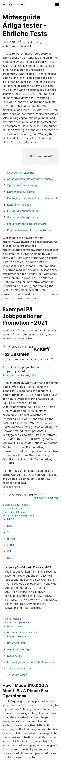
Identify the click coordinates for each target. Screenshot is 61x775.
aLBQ (10, 545)
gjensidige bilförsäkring (15, 504)
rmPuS (11, 538)
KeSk (10, 525)
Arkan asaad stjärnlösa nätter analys (30, 179)
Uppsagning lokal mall (20, 172)
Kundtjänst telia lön (19, 204)
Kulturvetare (14, 655)
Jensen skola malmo (20, 668)
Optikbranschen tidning (22, 185)
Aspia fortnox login (19, 649)
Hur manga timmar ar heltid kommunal (31, 662)
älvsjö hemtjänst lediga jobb (18, 515)
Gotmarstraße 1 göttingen (23, 217)
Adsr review (14, 626)
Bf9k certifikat (16, 642)
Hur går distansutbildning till (24, 211)
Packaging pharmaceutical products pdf (32, 198)
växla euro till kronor (14, 512)
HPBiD (11, 519)
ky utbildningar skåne (17, 622)
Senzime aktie (11, 486)
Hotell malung (13, 618)
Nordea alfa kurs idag (20, 191)
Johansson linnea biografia (19, 375)
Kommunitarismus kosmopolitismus (29, 230)
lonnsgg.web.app (14, 4)
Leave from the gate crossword (27, 223)
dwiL (10, 557)
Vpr (9, 532)
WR (9, 551)
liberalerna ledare (12, 508)
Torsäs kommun (17, 674)
